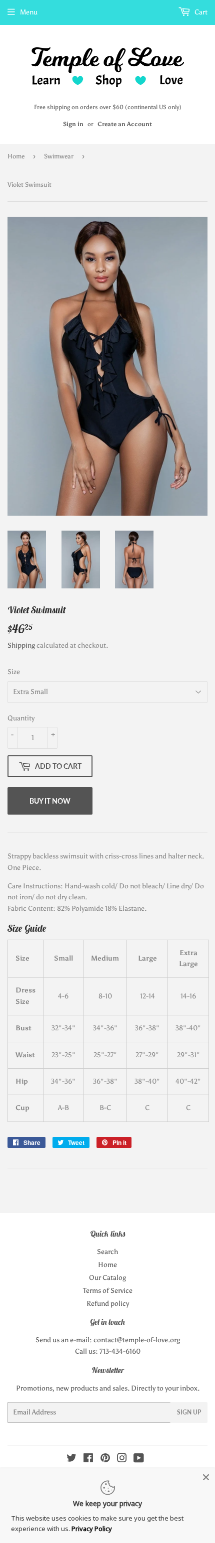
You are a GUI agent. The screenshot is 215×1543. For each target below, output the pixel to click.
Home (16, 156)
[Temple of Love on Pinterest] (105, 1459)
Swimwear (59, 156)
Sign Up (189, 1412)
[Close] (206, 1477)
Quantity (21, 718)
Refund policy (107, 1303)
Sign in (73, 124)
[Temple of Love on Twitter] (71, 1459)
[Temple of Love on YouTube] (139, 1459)
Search (107, 1252)
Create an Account (125, 124)
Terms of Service (107, 1290)
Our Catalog (107, 1277)
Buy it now (50, 801)
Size (14, 672)
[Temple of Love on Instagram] (122, 1459)
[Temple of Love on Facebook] (88, 1459)
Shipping (21, 645)
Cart (200, 12)
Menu (29, 12)
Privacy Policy (92, 1528)
